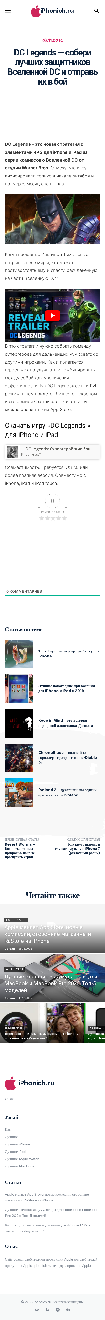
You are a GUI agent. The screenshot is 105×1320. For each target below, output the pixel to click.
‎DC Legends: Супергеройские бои (58, 449)
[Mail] (37, 1310)
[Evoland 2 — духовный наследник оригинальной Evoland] (19, 792)
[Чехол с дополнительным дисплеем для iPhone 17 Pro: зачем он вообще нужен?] (42, 1023)
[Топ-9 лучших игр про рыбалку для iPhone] (19, 654)
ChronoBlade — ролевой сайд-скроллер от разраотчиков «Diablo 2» (67, 758)
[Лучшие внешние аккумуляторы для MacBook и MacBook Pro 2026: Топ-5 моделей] (52, 978)
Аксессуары (14, 969)
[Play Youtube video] (52, 315)
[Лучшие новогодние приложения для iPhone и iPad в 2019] (19, 688)
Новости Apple (16, 920)
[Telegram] (58, 1310)
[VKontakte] (68, 1310)
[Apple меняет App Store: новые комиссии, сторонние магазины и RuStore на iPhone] (52, 928)
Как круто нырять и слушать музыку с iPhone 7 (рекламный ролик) (77, 849)
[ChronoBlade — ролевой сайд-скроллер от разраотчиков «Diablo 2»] (19, 758)
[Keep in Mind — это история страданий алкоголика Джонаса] (19, 723)
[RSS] (47, 1310)
